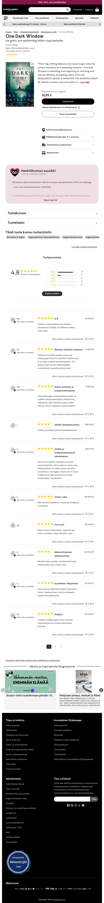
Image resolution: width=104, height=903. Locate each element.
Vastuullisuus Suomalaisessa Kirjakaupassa (73, 759)
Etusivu (9, 32)
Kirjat (16, 32)
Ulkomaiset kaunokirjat (29, 32)
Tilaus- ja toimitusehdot (17, 744)
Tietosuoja (11, 764)
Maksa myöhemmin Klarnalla (74, 24)
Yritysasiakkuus (61, 744)
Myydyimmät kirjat (20, 18)
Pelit (8, 832)
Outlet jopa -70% (14, 827)
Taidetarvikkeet (13, 837)
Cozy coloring (12, 789)
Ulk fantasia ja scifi (49, 32)
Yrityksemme (60, 754)
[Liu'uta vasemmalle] (4, 24)
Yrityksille (77, 9)
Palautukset (11, 730)
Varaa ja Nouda (13, 740)
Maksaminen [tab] (52, 152)
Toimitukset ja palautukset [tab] (59, 145)
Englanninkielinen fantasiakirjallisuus (43, 237)
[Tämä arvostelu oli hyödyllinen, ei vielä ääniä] (86, 339)
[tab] (52, 213)
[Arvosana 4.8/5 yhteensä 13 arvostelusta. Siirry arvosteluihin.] (12, 54)
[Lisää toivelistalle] (32, 64)
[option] (29, 24)
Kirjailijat (10, 803)
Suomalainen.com (58, 900)
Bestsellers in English (16, 237)
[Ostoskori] (97, 9)
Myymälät (79, 18)
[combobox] (49, 9)
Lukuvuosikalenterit (15, 822)
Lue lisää (84, 82)
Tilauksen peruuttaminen (17, 735)
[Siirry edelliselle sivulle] (42, 647)
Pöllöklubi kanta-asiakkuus (66, 740)
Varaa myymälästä (68, 114)
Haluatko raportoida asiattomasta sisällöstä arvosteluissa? (33, 660)
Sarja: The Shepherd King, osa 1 (20, 48)
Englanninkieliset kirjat (72, 237)
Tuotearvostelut (13, 769)
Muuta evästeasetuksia (16, 754)
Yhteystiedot (60, 749)
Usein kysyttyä (13, 725)
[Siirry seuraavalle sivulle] (61, 647)
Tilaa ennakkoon (42, 18)
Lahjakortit (11, 813)
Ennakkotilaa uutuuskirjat (18, 793)
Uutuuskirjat (11, 842)
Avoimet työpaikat (62, 730)
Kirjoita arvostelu (52, 294)
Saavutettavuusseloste (16, 759)
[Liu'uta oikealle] (99, 24)
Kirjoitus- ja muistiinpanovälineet (21, 808)
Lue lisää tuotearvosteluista (84, 247)
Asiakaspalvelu (62, 18)
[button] (6, 18)
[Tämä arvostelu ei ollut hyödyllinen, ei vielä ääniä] (91, 339)
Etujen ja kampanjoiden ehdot (20, 749)
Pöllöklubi (94, 18)
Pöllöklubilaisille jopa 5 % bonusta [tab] (62, 137)
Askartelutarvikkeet (15, 784)
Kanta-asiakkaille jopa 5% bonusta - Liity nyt (29, 24)
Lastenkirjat (11, 818)
